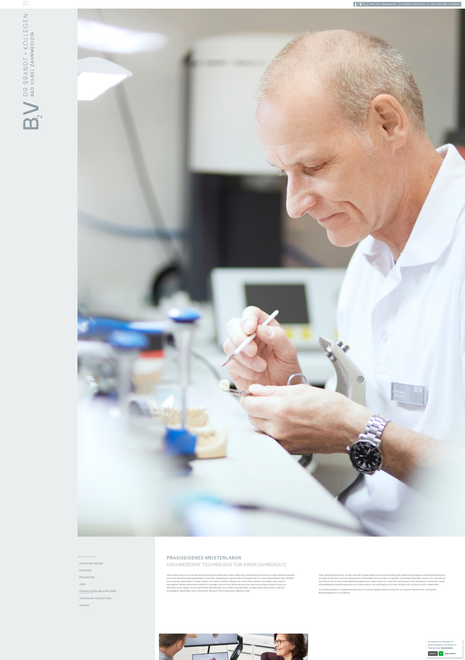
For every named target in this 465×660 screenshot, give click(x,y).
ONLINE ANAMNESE (383, 4)
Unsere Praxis (87, 556)
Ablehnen (433, 654)
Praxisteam (86, 577)
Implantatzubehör (419, 584)
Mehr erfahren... (451, 654)
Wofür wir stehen (91, 563)
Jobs (82, 584)
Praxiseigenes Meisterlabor (97, 591)
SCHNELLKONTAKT (413, 4)
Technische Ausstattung (95, 598)
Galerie (84, 605)
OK (441, 654)
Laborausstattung (437, 578)
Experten (85, 570)
